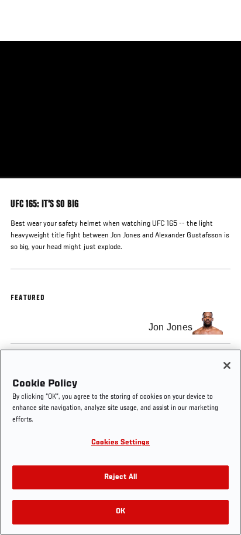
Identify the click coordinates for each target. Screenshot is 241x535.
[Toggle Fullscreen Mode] (217, 185)
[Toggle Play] (24, 185)
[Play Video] (121, 109)
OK (120, 512)
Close (220, 63)
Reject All (120, 477)
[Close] (227, 365)
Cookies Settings (120, 443)
